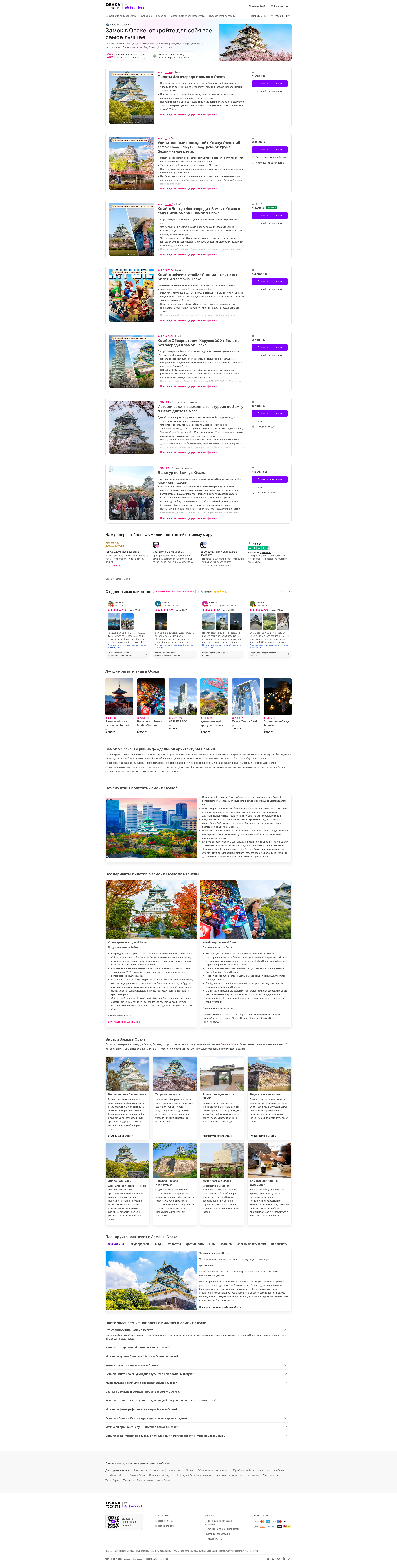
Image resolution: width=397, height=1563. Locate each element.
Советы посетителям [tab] (251, 1244)
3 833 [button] (168, 336)
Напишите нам (166, 1525)
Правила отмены (214, 1538)
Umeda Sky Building (115, 1475)
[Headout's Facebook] (284, 1558)
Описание (146, 15)
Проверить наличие (270, 83)
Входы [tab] (158, 1244)
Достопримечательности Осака (188, 15)
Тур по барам (112, 1480)
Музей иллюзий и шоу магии (248, 1470)
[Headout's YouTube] (278, 1558)
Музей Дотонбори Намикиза (197, 1475)
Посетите (161, 15)
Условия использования (217, 1533)
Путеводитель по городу (222, 15)
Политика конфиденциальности (222, 1528)
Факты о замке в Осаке (262, 1135)
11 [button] (166, 138)
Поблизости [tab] (279, 1244)
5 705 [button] (168, 270)
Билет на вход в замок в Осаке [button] (124, 1021)
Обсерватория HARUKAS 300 (213, 1470)
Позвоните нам (166, 1520)
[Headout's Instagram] (273, 1558)
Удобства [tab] (174, 1244)
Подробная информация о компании (218, 1522)
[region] (131, 97)
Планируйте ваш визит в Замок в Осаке (220, 1306)
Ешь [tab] (212, 1244)
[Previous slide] (113, 97)
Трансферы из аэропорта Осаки (153, 1480)
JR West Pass (235, 1475)
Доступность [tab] (195, 1244)
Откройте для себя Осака (122, 15)
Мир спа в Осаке (275, 1470)
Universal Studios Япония (180, 1470)
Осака (108, 578)
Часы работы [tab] (114, 1244)
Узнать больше (113, 565)
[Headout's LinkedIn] (267, 1558)
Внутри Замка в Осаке (120, 1135)
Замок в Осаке (229, 1044)
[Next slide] (150, 97)
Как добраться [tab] (139, 1244)
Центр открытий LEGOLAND (149, 1470)
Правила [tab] (226, 1244)
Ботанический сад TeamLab (163, 1475)
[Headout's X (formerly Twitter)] (289, 1558)
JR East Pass (252, 1475)
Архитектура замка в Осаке (217, 1135)
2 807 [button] (168, 72)
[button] (114, 621)
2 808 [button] (168, 204)
